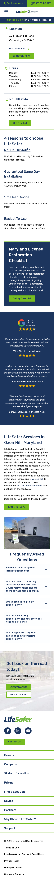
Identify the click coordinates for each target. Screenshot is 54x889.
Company (10, 764)
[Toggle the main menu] (6, 11)
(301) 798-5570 (21, 56)
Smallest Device (16, 197)
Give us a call (36, 479)
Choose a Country (14, 874)
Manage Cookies (13, 867)
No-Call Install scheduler (29, 485)
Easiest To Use (15, 219)
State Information (16, 773)
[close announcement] (50, 20)
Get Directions (17, 49)
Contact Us (14, 741)
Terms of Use (11, 847)
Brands (9, 755)
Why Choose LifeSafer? (20, 819)
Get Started (20, 123)
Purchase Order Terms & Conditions (24, 854)
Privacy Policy (11, 861)
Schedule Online (16, 20)
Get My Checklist (22, 298)
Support (9, 828)
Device (8, 801)
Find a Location (18, 694)
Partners (10, 810)
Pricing (9, 782)
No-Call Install (17, 150)
